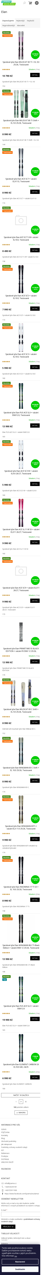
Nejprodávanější (8, 25)
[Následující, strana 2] (21, 1102)
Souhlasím (20, 1269)
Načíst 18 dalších (21, 1095)
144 (3, 144)
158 (3, 261)
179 (3, 675)
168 (3, 972)
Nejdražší (30, 21)
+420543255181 (11, 1187)
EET (2, 1150)
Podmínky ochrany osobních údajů (14, 1147)
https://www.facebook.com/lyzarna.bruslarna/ (22, 1194)
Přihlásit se (8, 1227)
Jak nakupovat (6, 1144)
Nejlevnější (20, 21)
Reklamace (5, 1153)
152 (3, 86)
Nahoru (22, 1112)
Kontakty (4, 1135)
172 (3, 203)
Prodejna (4, 1156)
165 (3, 436)
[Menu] (36, 3)
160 (3, 378)
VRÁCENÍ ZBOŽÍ (7, 1162)
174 (3, 792)
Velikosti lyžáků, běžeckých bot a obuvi (15, 1238)
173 (3, 614)
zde (15, 1256)
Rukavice (4, 1243)
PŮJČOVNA (5, 1132)
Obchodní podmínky (8, 1141)
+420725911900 (11, 1190)
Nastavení (20, 1261)
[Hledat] (24, 3)
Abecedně (21, 25)
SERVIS (3, 1129)
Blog (3, 1138)
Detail (35, 75)
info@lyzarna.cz (10, 1183)
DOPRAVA (5, 1159)
